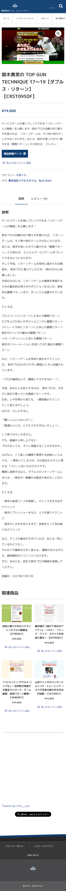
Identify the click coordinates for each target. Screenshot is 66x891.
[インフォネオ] (15, 6)
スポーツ (45, 18)
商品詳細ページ (13, 153)
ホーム (6, 18)
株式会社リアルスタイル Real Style (30, 180)
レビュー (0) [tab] (39, 199)
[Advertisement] (33, 767)
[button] (58, 33)
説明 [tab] (21, 199)
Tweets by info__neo (16, 806)
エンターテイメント (25, 18)
